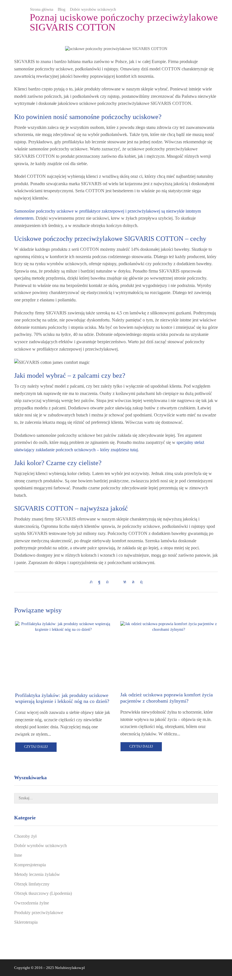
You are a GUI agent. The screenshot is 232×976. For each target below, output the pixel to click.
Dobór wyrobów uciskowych (93, 9)
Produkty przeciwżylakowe (38, 912)
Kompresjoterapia (30, 864)
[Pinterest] (107, 582)
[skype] (140, 582)
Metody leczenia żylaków (37, 874)
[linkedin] (125, 582)
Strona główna (41, 9)
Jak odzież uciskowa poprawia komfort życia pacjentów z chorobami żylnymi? (166, 698)
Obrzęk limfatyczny (32, 884)
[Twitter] (92, 582)
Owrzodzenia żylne (31, 903)
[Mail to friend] (116, 582)
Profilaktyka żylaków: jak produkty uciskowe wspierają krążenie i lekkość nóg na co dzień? (62, 698)
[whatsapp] (133, 582)
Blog (61, 9)
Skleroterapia (26, 922)
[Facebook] (99, 582)
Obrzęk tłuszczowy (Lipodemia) (43, 893)
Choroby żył (25, 836)
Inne (18, 855)
